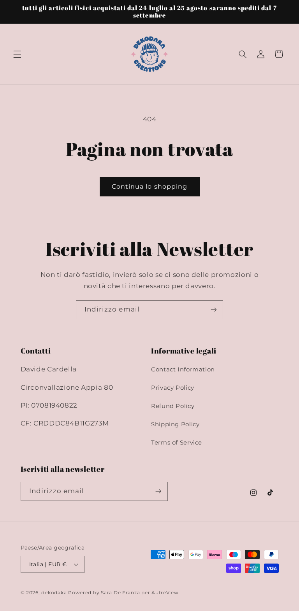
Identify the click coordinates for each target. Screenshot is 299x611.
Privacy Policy (172, 387)
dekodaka (54, 592)
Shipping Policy (175, 424)
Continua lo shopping (149, 186)
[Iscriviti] (214, 309)
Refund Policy (172, 406)
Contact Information (183, 369)
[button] (17, 54)
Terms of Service (176, 442)
